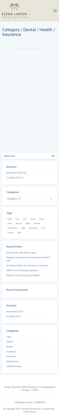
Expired (19, 223)
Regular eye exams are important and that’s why (28, 259)
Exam (10, 223)
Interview (11, 356)
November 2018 (14, 172)
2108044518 (39, 402)
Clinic (25, 219)
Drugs (41, 219)
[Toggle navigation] (55, 11)
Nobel (23, 228)
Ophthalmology (14, 366)
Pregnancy (33, 228)
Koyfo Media (29, 411)
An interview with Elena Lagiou (21, 252)
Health (46, 29)
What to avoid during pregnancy (22, 270)
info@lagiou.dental (24, 402)
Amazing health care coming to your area (27, 265)
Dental (29, 29)
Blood (10, 219)
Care (17, 219)
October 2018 (13, 177)
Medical (37, 223)
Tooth (19, 232)
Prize (43, 228)
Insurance (11, 34)
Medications (12, 228)
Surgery (11, 232)
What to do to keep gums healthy (23, 275)
